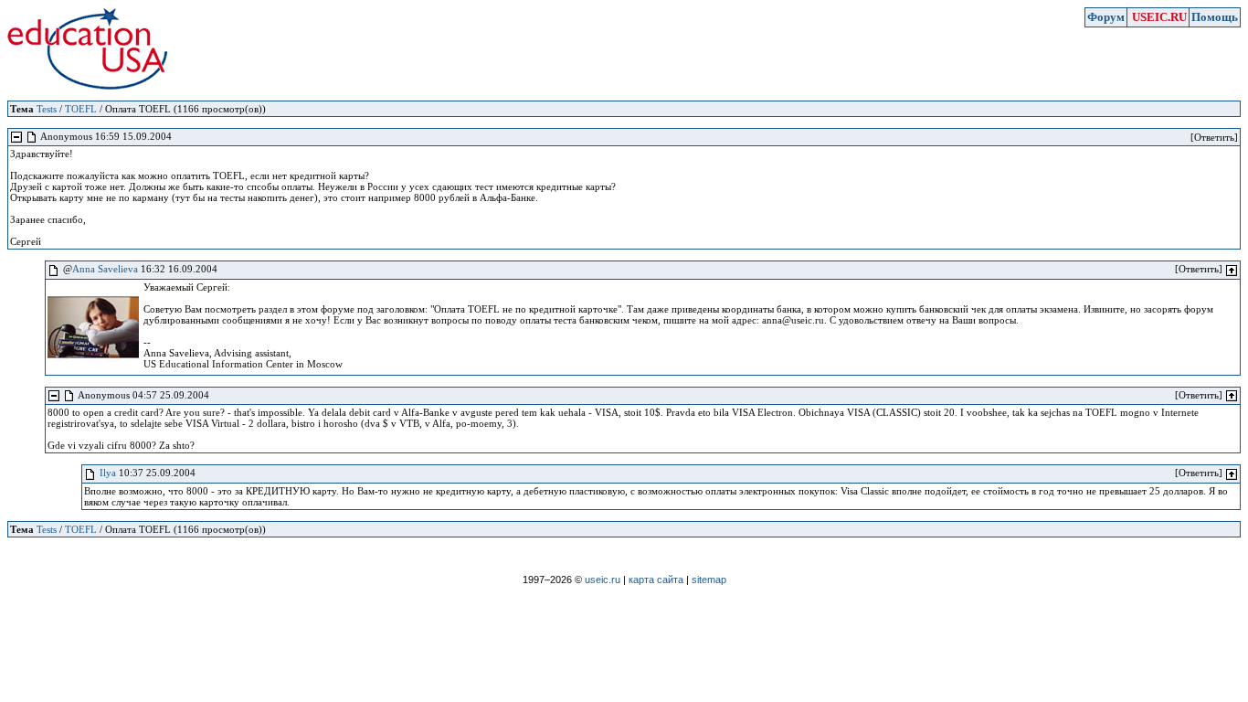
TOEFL (81, 108)
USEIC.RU (1159, 17)
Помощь (1214, 17)
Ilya (108, 472)
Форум (1106, 17)
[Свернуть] (16, 137)
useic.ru (602, 579)
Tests (47, 108)
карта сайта (656, 579)
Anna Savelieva (105, 268)
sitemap (709, 579)
